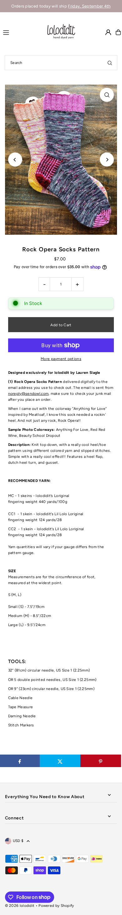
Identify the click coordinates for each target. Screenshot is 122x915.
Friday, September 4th (89, 6)
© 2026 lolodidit (20, 905)
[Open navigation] (21, 31)
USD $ (18, 841)
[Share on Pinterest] (100, 761)
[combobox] (61, 62)
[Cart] (118, 32)
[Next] (107, 160)
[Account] (108, 32)
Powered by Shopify (56, 905)
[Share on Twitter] (60, 761)
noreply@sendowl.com (28, 393)
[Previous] (15, 160)
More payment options (61, 359)
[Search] (109, 62)
